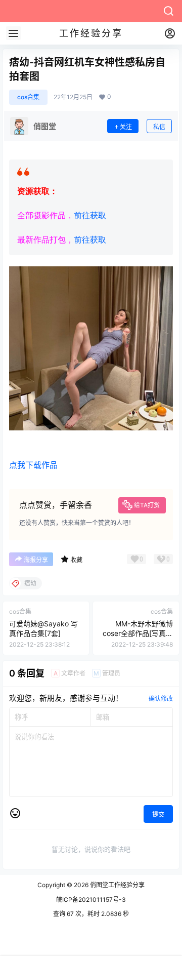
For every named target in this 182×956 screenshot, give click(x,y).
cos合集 (28, 97)
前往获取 (90, 215)
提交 (158, 814)
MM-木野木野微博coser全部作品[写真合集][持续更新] (138, 633)
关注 (126, 127)
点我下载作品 (33, 465)
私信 (159, 127)
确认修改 (161, 698)
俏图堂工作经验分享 (116, 885)
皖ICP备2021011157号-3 (91, 899)
